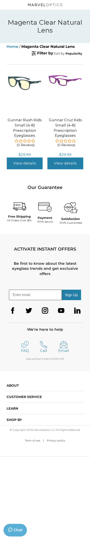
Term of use (32, 440)
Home (12, 46)
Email (63, 350)
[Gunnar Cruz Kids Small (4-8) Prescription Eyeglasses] (65, 76)
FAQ (25, 350)
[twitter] (29, 311)
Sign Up (71, 294)
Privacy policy (56, 440)
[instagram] (45, 311)
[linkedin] (77, 311)
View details (24, 163)
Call (43, 350)
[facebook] (13, 311)
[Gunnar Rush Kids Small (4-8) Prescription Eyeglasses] (25, 76)
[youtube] (61, 311)
